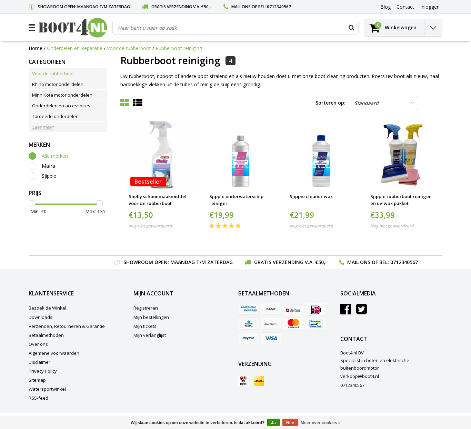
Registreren (145, 308)
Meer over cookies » (321, 422)
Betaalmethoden (46, 335)
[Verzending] (243, 381)
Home (35, 48)
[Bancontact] (315, 324)
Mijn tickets (145, 326)
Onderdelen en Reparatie (74, 48)
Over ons (38, 344)
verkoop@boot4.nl (359, 376)
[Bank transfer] (271, 309)
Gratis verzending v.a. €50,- (181, 7)
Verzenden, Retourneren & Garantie (67, 326)
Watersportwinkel (47, 389)
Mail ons (241, 7)
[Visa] (271, 338)
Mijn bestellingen (151, 317)
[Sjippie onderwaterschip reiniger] (241, 154)
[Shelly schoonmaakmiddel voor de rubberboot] (160, 154)
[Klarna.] (271, 324)
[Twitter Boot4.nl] (361, 312)
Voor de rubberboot (129, 48)
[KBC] (248, 324)
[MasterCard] (293, 324)
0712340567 (279, 7)
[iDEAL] (315, 309)
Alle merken (55, 156)
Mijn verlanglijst (149, 335)
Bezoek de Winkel (47, 308)
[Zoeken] (351, 27)
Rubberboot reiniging (179, 48)
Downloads (40, 317)
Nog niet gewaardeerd (150, 226)
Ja (273, 422)
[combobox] (235, 27)
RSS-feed (38, 398)
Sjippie (49, 176)
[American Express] (248, 309)
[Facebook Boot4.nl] (345, 312)
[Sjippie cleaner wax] (321, 154)
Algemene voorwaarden (54, 353)
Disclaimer (39, 362)
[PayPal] (248, 338)
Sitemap (37, 380)
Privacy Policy (43, 371)
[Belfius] (293, 309)
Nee (290, 422)
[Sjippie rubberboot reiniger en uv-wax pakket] (402, 154)
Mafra (48, 166)
